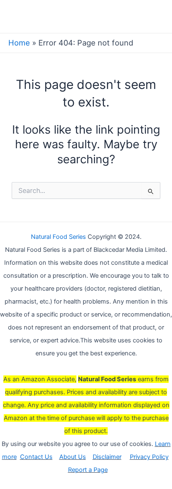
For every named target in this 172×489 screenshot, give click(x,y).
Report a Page (88, 470)
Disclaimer (107, 457)
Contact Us (36, 457)
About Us (72, 457)
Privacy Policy (149, 457)
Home (19, 42)
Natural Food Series (58, 237)
